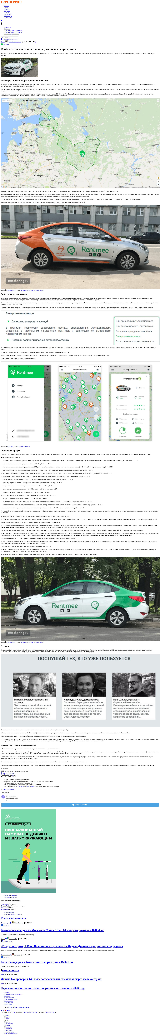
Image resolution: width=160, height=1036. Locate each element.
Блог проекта (8, 1001)
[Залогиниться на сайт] (1, 20)
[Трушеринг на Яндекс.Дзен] (5, 1010)
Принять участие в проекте (13, 914)
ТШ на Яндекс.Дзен (8, 775)
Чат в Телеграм (7, 789)
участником (30, 786)
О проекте (7, 27)
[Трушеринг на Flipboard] (10, 1010)
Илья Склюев (18, 923)
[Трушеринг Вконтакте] (1, 1010)
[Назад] (1, 770)
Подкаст (7, 11)
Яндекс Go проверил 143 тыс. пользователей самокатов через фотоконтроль (51, 979)
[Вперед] (3, 770)
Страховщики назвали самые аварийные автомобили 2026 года (43, 988)
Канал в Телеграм (8, 773)
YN (13, 1012)
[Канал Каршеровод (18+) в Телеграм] (3, 1010)
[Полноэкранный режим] (5, 768)
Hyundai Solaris (39, 290)
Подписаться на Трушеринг (13, 32)
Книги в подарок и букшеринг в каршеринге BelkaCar (37, 962)
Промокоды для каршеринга (13, 30)
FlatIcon (25, 1012)
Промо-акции (5, 923)
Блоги (6, 7)
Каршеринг (8, 14)
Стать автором (9, 912)
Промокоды (8, 16)
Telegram (18, 1007)
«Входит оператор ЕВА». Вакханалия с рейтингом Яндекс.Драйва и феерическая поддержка (62, 946)
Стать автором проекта (11, 34)
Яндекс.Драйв (5, 906)
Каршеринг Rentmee (27, 290)
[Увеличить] (7, 768)
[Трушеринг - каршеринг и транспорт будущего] (11, 3)
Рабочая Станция (51, 1012)
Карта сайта (8, 1004)
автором (21, 786)
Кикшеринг (8, 17)
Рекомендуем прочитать (13, 918)
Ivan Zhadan (13, 939)
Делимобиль (5, 909)
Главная (6, 992)
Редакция (10, 446)
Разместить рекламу (10, 895)
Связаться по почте (10, 897)
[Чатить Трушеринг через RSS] (9, 1010)
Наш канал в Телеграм (9, 39)
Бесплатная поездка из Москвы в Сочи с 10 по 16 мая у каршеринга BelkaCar (52, 930)
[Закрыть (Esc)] (1, 768)
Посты (6, 6)
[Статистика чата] (13, 789)
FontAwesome (33, 1012)
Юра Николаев (11, 290)
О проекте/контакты (10, 999)
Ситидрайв (4, 904)
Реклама (7, 29)
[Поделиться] (3, 768)
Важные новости (10, 970)
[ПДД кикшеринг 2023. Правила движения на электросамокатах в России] (80, 851)
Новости (7, 9)
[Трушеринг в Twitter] (7, 1010)
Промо (6, 12)
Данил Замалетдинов (14, 42)
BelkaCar (3, 907)
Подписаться (8, 1002)
